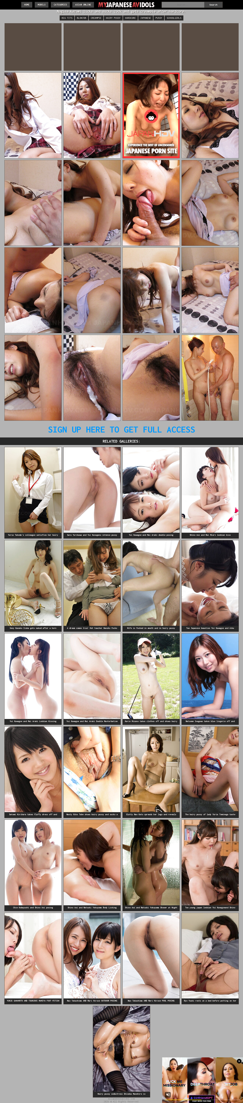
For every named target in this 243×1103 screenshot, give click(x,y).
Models (42, 4)
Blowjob (81, 18)
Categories (60, 4)
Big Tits (67, 18)
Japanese (145, 18)
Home (26, 4)
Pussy (158, 18)
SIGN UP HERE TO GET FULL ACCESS (121, 429)
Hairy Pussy (113, 18)
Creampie (96, 18)
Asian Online (83, 4)
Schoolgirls (174, 18)
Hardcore (130, 18)
